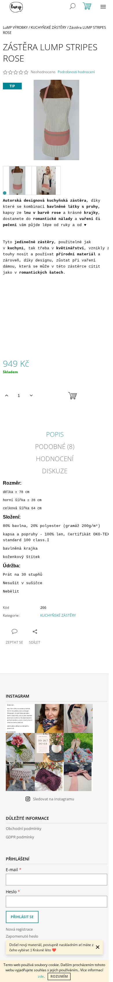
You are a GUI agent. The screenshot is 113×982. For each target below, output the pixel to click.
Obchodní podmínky (23, 828)
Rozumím (59, 976)
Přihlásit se (22, 916)
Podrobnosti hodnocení (76, 72)
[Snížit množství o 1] (31, 395)
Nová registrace (19, 929)
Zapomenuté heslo (22, 936)
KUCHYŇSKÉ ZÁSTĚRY (58, 615)
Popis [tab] (55, 434)
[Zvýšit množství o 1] (6, 395)
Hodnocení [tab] (55, 458)
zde (41, 976)
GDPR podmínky (20, 837)
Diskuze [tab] (55, 470)
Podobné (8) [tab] (54, 446)
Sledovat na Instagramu (53, 799)
